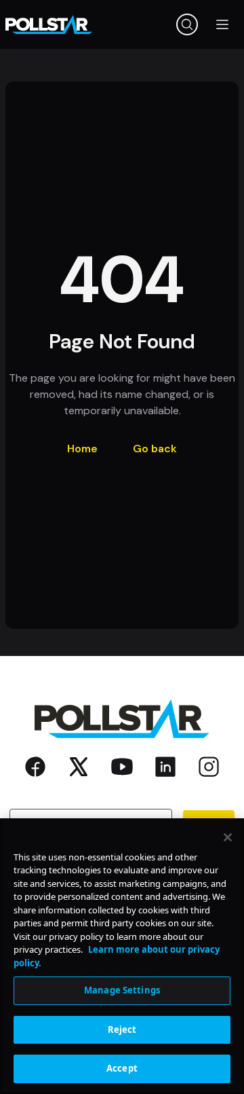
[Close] (228, 837)
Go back (155, 448)
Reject (122, 1029)
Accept (122, 1068)
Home (82, 448)
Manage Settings (122, 990)
